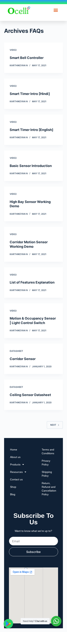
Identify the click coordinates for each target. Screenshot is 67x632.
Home (13, 449)
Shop (13, 486)
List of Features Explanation (32, 282)
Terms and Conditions (48, 451)
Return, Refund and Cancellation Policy (49, 489)
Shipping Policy (47, 473)
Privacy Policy (46, 462)
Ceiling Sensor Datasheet (30, 395)
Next (53, 424)
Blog (12, 494)
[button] (55, 10)
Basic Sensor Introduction (31, 166)
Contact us (16, 479)
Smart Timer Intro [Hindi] (30, 94)
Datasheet (16, 351)
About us (15, 457)
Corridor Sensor (23, 359)
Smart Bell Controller (27, 58)
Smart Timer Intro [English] (31, 130)
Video (13, 50)
